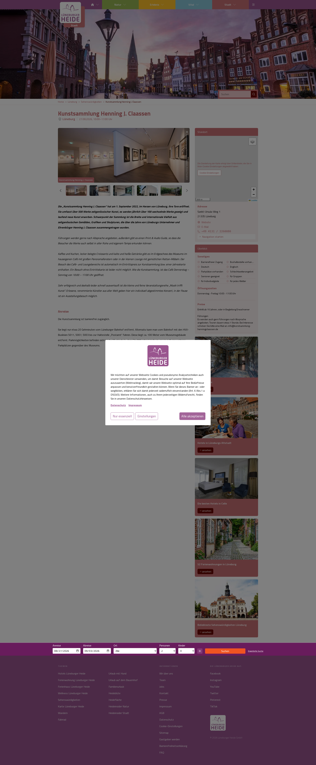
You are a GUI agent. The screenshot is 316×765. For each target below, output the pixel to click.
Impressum (135, 405)
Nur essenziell (122, 416)
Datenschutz (118, 405)
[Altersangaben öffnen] (199, 651)
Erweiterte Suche (255, 651)
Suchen (225, 651)
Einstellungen (146, 416)
